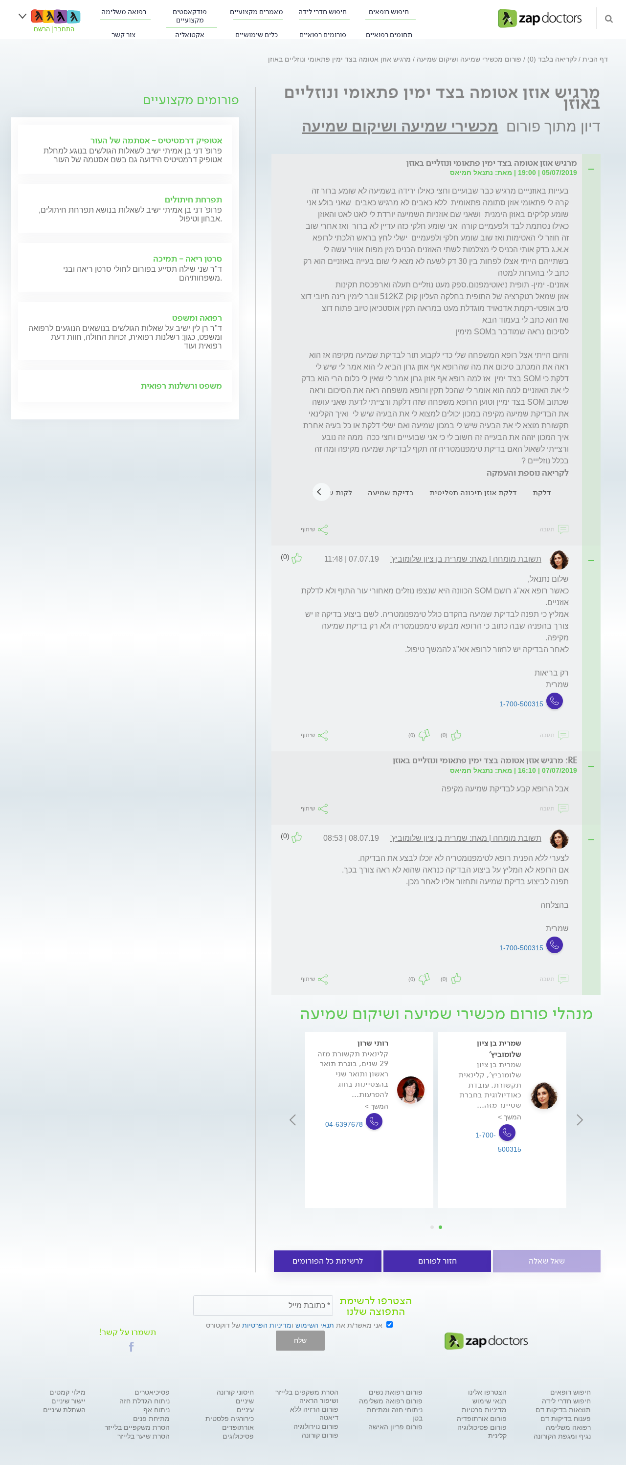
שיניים (245, 1401)
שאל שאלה (547, 1261)
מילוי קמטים (67, 1392)
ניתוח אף (156, 1410)
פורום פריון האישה (395, 1427)
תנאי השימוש (314, 1325)
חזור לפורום (437, 1261)
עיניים (245, 1410)
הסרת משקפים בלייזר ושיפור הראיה (306, 1396)
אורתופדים (238, 1427)
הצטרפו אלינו (487, 1392)
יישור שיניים (68, 1401)
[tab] (439, 163)
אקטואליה (189, 35)
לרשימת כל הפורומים (327, 1261)
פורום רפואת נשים (396, 1392)
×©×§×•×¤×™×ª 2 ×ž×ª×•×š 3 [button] (432, 1227)
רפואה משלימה (123, 12)
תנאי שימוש (489, 1401)
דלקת (542, 492)
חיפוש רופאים (389, 12)
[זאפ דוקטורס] (539, 17)
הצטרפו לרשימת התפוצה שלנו (375, 1306)
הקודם (579, 1120)
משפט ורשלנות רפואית (181, 386)
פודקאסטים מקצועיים (190, 16)
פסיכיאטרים (152, 1392)
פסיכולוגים (238, 1436)
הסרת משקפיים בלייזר (137, 1427)
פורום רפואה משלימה (391, 1401)
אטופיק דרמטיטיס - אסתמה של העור (156, 140)
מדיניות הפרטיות (266, 1325)
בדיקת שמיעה (391, 492)
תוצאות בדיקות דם (563, 1410)
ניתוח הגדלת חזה (144, 1401)
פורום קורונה (320, 1435)
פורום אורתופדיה (482, 1418)
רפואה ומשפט (197, 318)
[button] (131, 1347)
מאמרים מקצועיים (256, 12)
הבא (292, 1120)
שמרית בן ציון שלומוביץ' (499, 1048)
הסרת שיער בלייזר (143, 1436)
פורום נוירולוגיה (315, 1426)
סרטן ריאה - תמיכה (187, 258)
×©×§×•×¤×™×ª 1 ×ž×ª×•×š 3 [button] (440, 1227)
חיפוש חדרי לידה (322, 12)
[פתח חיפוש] (609, 18)
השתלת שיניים (64, 1410)
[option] (369, 1120)
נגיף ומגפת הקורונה (562, 1436)
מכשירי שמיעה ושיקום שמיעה (400, 126)
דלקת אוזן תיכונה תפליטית (473, 492)
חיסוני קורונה (235, 1392)
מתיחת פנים (151, 1418)
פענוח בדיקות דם (565, 1418)
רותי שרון (373, 1043)
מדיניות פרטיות (484, 1410)
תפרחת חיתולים (193, 199)
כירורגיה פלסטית (229, 1418)
